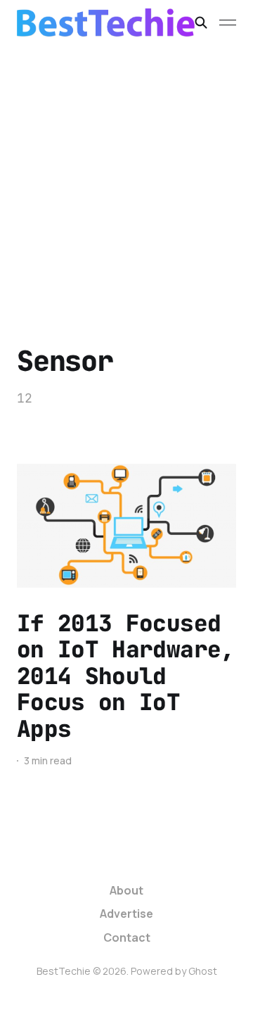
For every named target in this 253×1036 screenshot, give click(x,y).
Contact (126, 937)
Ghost (202, 971)
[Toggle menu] (227, 22)
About (126, 890)
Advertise (126, 913)
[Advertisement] (126, 178)
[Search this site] (201, 22)
